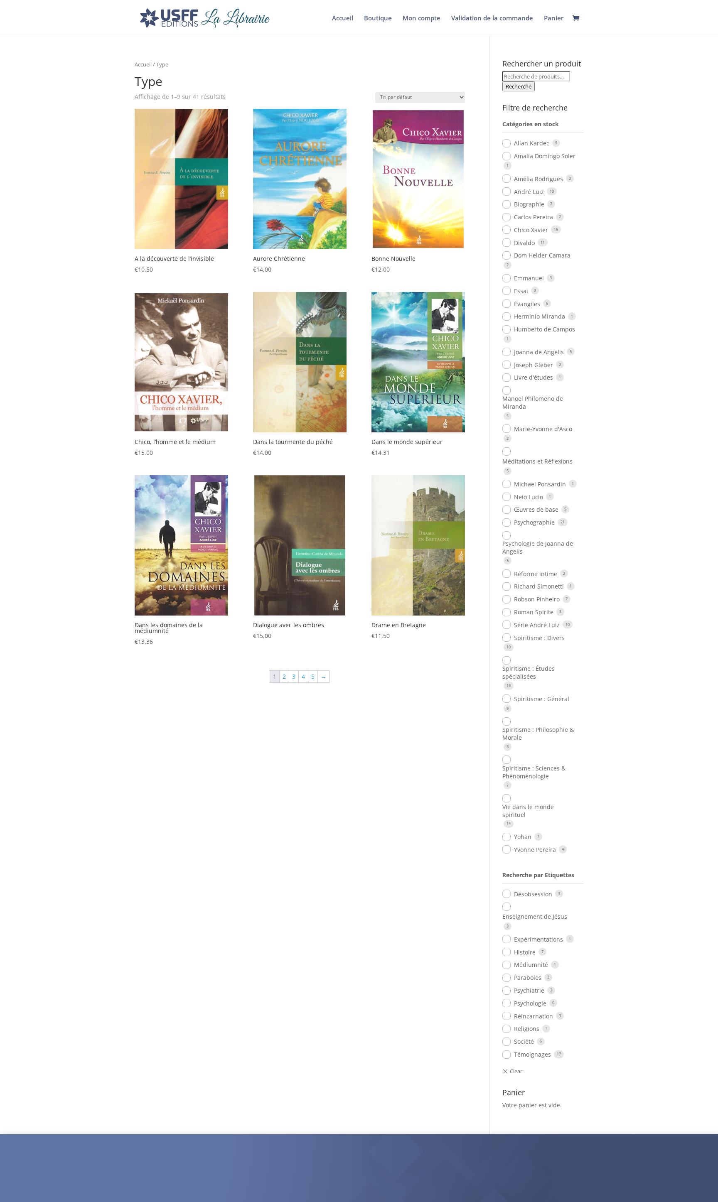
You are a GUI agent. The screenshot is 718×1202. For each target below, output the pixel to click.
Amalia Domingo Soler (544, 156)
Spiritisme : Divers (539, 638)
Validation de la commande (492, 18)
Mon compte (421, 18)
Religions (526, 1029)
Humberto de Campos (544, 329)
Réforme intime (535, 574)
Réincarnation (533, 1016)
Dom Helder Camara (542, 255)
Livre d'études (533, 377)
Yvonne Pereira (535, 850)
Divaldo (524, 243)
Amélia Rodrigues (538, 179)
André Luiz (529, 192)
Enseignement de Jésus (534, 916)
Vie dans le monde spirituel (528, 811)
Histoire (525, 952)
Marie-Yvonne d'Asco (543, 429)
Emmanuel (529, 278)
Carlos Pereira (533, 217)
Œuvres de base (536, 509)
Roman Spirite (533, 612)
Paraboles (527, 977)
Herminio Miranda (539, 316)
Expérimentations (538, 939)
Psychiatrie (529, 990)
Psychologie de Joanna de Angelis (537, 547)
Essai (521, 291)
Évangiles (527, 304)
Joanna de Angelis (539, 352)
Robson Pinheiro (537, 599)
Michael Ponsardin (540, 484)
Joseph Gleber (533, 365)
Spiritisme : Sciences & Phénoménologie (534, 772)
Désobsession (533, 894)
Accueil (342, 18)
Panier (553, 18)
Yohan (522, 837)
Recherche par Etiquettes (538, 875)
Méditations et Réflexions (537, 461)
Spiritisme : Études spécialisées (528, 672)
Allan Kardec (531, 143)
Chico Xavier (531, 230)
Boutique (378, 18)
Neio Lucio (528, 497)
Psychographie (534, 522)
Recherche (518, 86)
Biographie (529, 204)
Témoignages (532, 1054)
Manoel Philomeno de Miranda (532, 402)
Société (524, 1041)
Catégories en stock (530, 124)
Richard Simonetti (539, 586)
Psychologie (530, 1003)
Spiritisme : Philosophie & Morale (538, 733)
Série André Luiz (537, 625)
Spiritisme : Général (541, 699)
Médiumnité (531, 965)
